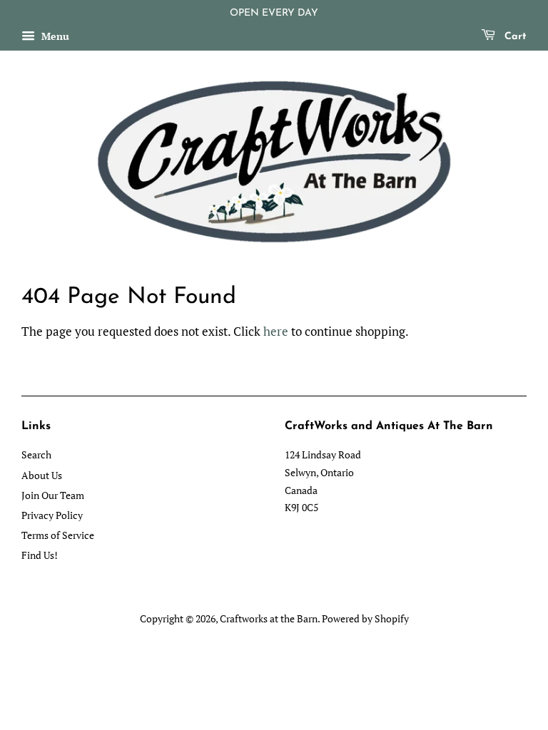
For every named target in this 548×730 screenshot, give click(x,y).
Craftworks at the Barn (269, 618)
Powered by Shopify (365, 618)
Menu (54, 36)
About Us (41, 475)
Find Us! (39, 555)
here (275, 331)
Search (36, 454)
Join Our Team (52, 495)
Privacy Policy (52, 515)
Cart (514, 36)
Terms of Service (57, 535)
